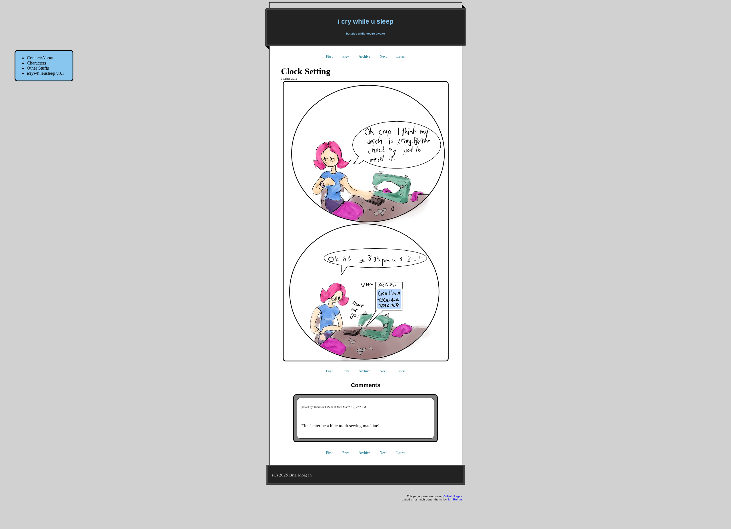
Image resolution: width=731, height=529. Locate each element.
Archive (364, 57)
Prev (345, 57)
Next (383, 57)
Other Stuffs (38, 68)
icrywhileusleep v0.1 (45, 73)
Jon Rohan (454, 499)
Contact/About (40, 57)
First (329, 57)
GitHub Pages (452, 496)
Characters (36, 63)
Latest (400, 57)
